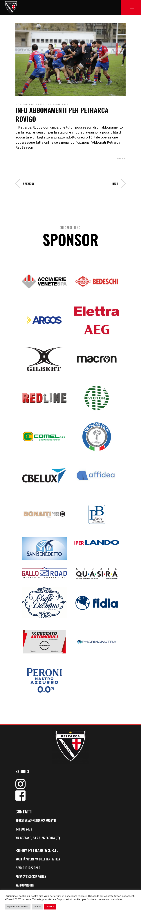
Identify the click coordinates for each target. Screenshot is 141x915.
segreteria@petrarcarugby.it (36, 820)
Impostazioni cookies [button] (17, 906)
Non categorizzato (30, 104)
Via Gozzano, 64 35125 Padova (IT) (37, 838)
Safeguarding (24, 885)
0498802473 (23, 829)
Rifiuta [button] (38, 906)
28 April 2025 (58, 104)
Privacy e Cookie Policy (30, 876)
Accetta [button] (50, 906)
